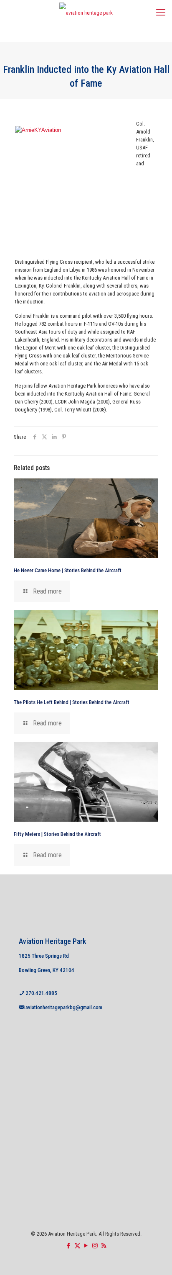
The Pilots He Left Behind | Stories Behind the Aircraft (71, 702)
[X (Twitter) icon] (77, 1245)
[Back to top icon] (155, 1258)
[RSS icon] (104, 1245)
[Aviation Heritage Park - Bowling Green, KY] (86, 12)
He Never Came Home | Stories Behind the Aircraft (67, 570)
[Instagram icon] (95, 1245)
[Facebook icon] (69, 1245)
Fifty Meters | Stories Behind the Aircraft (57, 834)
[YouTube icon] (86, 1245)
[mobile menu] (161, 12)
